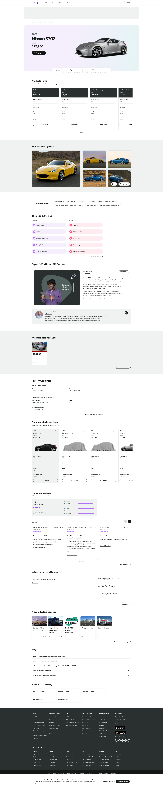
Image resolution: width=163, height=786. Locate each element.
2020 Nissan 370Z (38, 692)
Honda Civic (52, 757)
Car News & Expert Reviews (56, 719)
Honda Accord (53, 759)
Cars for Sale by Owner (39, 725)
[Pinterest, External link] (129, 740)
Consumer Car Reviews (55, 717)
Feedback (113, 773)
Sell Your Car (69, 717)
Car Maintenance (86, 731)
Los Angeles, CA (103, 722)
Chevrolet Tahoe (103, 762)
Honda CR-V (52, 754)
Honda (51, 751)
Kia (116, 751)
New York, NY (102, 733)
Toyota (35, 751)
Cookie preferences (107, 781)
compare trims (58, 84)
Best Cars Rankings (54, 725)
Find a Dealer (36, 728)
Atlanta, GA (101, 728)
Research (59, 2)
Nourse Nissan (103, 628)
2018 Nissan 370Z (63, 692)
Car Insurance (86, 728)
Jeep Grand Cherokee (88, 757)
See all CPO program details (93, 414)
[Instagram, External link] (125, 740)
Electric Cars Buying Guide (40, 735)
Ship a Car (85, 722)
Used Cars (35, 717)
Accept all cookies (123, 781)
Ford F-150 (69, 759)
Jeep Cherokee (87, 765)
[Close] (161, 775)
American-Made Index (55, 731)
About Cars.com (51, 773)
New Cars (35, 719)
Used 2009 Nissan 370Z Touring (37, 358)
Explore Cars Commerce (121, 717)
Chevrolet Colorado (104, 765)
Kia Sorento (119, 757)
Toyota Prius (36, 757)
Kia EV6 (117, 765)
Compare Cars (53, 722)
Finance (69, 2)
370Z (49, 22)
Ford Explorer (69, 765)
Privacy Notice (51, 779)
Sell (52, 2)
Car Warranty (85, 725)
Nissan (45, 22)
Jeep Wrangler (86, 754)
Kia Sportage (119, 754)
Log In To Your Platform (121, 719)
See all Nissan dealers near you (120, 642)
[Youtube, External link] (122, 740)
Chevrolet (101, 751)
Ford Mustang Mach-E (72, 762)
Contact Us (61, 773)
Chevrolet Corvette (104, 754)
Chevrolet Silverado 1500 (105, 757)
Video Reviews (53, 733)
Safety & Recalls (53, 728)
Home (33, 22)
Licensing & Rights (90, 773)
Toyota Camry (36, 762)
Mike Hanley (87, 273)
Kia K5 (117, 762)
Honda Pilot (52, 762)
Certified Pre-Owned (38, 722)
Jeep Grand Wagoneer (88, 762)
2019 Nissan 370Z (38, 699)
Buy (46, 2)
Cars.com (94, 779)
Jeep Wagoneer (87, 759)
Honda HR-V (52, 765)
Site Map (84, 733)
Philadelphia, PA (103, 731)
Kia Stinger (118, 759)
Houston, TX (102, 719)
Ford (67, 751)
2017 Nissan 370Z (63, 699)
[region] (81, 780)
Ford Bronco (69, 757)
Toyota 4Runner (37, 765)
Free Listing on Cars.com (72, 722)
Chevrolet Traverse (104, 759)
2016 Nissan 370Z (88, 692)
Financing (35, 738)
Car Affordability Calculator (89, 719)
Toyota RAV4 (36, 754)
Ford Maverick (69, 754)
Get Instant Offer (70, 719)
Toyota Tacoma (37, 759)
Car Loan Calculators (87, 717)
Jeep (84, 751)
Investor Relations (71, 773)
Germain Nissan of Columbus (39, 629)
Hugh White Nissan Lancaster (69, 630)
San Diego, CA (102, 736)
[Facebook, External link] (119, 740)
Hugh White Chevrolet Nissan (53, 630)
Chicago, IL (101, 717)
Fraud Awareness (103, 773)
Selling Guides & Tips (71, 725)
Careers (81, 773)
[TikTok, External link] (116, 740)
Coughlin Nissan (88, 628)
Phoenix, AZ (102, 725)
